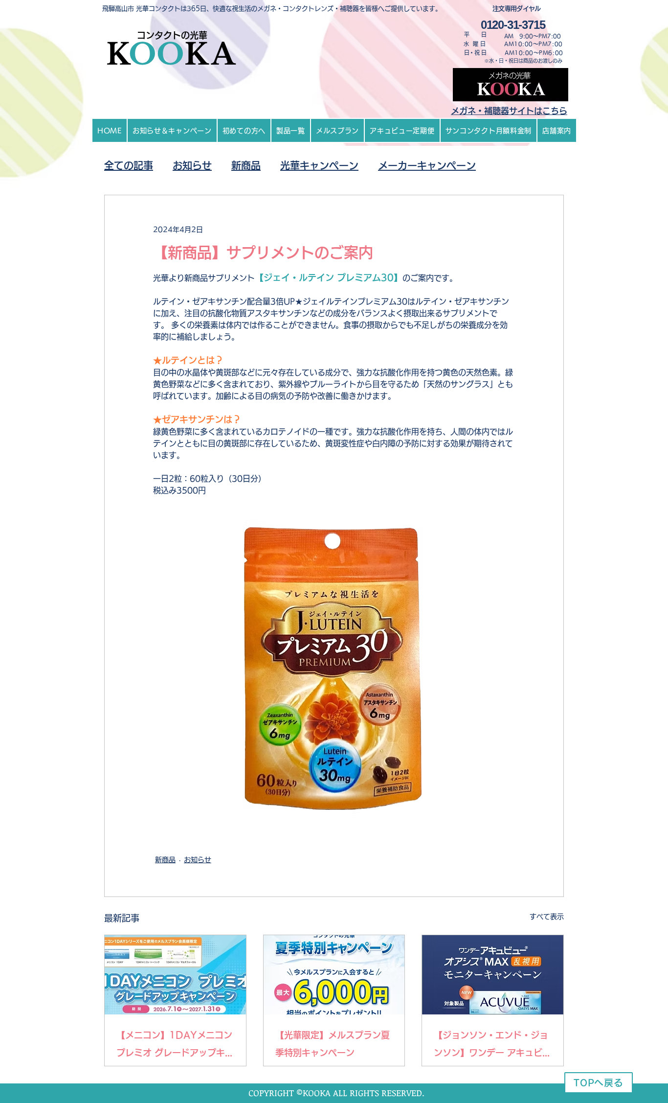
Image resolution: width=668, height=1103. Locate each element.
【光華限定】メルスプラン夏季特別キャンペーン (332, 1044)
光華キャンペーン (319, 165)
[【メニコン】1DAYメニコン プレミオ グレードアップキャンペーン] (175, 974)
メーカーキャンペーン (427, 165)
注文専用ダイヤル (517, 8)
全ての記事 (128, 165)
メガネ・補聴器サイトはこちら (509, 111)
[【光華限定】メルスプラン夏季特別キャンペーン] (334, 974)
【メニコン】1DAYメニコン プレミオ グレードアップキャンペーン (175, 1046)
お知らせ (192, 165)
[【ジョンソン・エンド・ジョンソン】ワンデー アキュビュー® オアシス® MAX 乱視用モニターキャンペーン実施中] (492, 974)
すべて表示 (547, 916)
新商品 (246, 165)
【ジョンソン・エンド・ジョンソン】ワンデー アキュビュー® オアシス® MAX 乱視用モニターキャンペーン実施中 (492, 1046)
